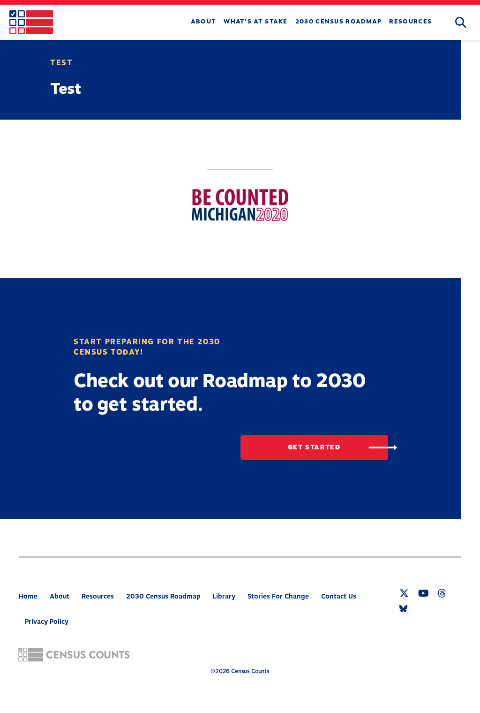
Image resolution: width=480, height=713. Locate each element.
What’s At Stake (256, 21)
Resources (410, 21)
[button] (460, 23)
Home (28, 596)
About (204, 21)
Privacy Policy (46, 622)
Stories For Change (278, 596)
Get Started (314, 447)
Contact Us (338, 596)
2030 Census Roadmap (338, 21)
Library (223, 596)
